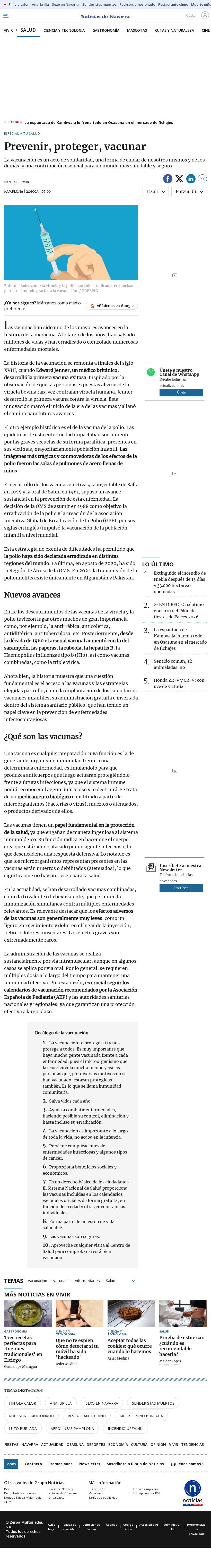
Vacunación (37, 1280)
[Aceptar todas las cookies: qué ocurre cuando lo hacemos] (131, 1313)
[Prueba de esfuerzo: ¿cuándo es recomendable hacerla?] (183, 1313)
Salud (110, 1280)
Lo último (158, 564)
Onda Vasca (56, 1497)
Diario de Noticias (60, 1489)
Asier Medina (66, 1364)
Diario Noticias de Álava (20, 1493)
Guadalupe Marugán (20, 1367)
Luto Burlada (23, 1428)
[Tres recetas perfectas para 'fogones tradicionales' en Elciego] (28, 1313)
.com (11, 1464)
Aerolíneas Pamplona (72, 1428)
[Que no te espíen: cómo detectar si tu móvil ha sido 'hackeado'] (79, 1313)
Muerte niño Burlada (141, 1415)
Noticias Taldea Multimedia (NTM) (22, 1500)
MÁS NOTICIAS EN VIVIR (37, 1294)
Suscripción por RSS (146, 1493)
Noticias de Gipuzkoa (62, 1493)
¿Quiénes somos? (187, 1463)
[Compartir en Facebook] (167, 179)
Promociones (60, 1463)
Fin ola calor (22, 1403)
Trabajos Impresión (146, 1489)
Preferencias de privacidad (196, 1529)
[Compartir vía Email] (202, 179)
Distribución (97, 1489)
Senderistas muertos (153, 1403)
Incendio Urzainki (125, 1428)
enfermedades (87, 1280)
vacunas (60, 1280)
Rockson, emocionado (31, 1415)
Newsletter (89, 1463)
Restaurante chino (87, 1415)
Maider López (170, 1361)
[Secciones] (5, 15)
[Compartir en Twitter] (179, 179)
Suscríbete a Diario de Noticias (135, 1463)
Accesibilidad (148, 1524)
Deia (7, 1489)
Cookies (111, 1524)
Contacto (33, 1463)
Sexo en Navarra (102, 1403)
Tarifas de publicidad (103, 1497)
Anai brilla (61, 1403)
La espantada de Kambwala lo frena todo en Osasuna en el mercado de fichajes (98, 122)
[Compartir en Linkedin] (191, 179)
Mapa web (96, 1493)
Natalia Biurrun (16, 182)
